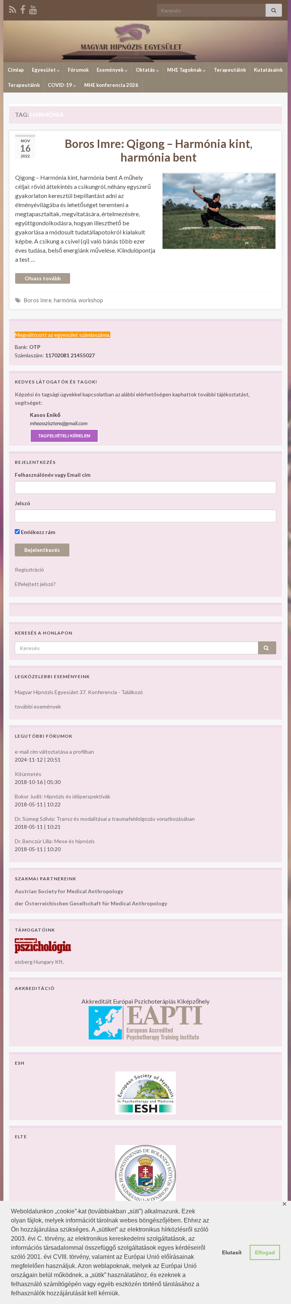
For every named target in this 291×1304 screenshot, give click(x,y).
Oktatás (146, 70)
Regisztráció (29, 569)
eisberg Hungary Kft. (39, 961)
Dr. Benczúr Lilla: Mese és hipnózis (55, 841)
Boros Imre (38, 300)
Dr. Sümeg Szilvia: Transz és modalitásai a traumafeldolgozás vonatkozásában (105, 818)
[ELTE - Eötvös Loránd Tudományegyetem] (145, 1175)
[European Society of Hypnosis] (145, 1092)
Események (111, 70)
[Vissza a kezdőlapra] (145, 41)
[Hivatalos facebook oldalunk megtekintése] (22, 8)
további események (38, 706)
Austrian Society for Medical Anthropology (69, 891)
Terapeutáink (230, 70)
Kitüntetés (28, 774)
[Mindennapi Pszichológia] (43, 945)
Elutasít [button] (232, 1252)
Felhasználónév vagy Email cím (53, 474)
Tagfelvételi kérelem (64, 436)
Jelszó (22, 503)
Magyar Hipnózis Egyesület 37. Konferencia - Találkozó (79, 692)
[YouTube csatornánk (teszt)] (33, 8)
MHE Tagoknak (185, 70)
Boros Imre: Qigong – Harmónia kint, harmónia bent (158, 150)
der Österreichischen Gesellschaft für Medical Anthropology (91, 903)
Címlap (16, 70)
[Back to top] (273, 1286)
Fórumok (78, 70)
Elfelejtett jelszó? (35, 584)
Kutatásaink (268, 70)
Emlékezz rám (37, 532)
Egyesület (44, 70)
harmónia (65, 300)
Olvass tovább (43, 278)
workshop (90, 300)
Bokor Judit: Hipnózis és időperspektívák (62, 796)
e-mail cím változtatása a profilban (54, 751)
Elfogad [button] (265, 1252)
